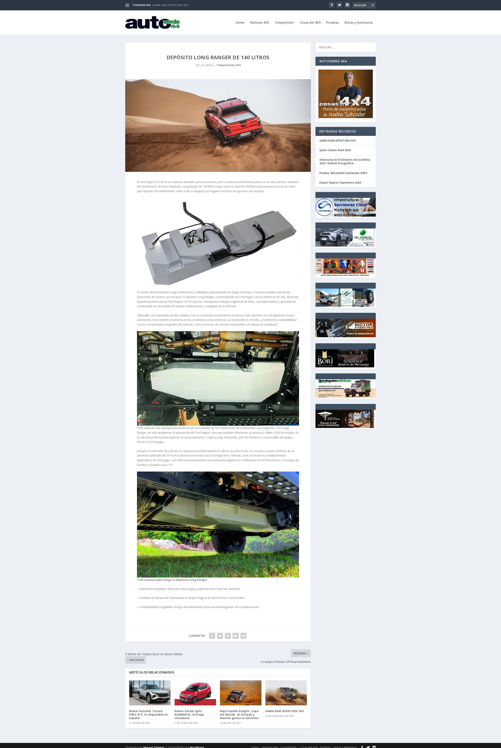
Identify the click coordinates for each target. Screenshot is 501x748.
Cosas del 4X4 (310, 23)
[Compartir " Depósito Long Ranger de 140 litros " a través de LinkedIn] (228, 636)
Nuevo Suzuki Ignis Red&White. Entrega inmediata (189, 714)
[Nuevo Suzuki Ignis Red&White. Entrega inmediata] (195, 692)
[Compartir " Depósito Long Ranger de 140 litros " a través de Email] (236, 636)
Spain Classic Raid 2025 (335, 150)
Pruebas (332, 23)
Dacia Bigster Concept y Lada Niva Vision (178, 5)
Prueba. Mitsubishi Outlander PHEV (343, 173)
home (240, 23)
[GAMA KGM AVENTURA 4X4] (286, 692)
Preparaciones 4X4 (229, 65)
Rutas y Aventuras (359, 23)
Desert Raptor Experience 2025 (340, 182)
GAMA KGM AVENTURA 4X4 (284, 711)
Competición (284, 23)
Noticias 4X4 (259, 23)
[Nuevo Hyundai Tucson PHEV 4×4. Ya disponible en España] (150, 692)
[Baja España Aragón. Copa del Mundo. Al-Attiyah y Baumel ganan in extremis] (240, 692)
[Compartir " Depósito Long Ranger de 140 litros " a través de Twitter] (220, 636)
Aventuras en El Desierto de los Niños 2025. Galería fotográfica (344, 161)
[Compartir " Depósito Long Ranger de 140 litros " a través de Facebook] (212, 636)
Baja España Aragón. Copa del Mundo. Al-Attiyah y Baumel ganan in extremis (239, 714)
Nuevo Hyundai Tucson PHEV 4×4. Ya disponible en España (148, 714)
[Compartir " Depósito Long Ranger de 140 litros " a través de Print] (243, 636)
